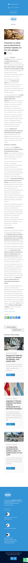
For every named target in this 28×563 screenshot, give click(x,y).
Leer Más (9, 374)
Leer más (7, 509)
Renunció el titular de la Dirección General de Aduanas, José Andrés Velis (14, 358)
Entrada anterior (11, 327)
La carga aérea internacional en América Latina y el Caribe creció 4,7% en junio (14, 451)
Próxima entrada (17, 329)
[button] (25, 560)
